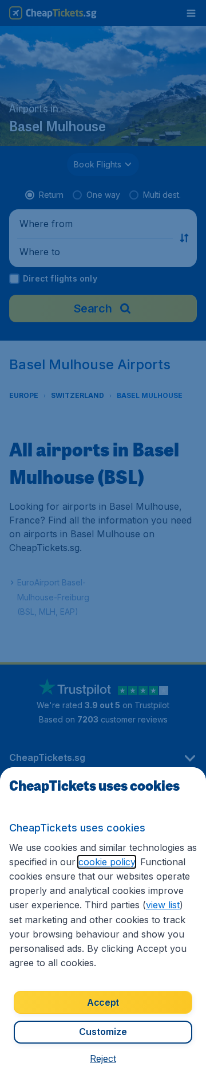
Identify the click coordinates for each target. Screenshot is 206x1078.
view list (163, 905)
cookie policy (106, 862)
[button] (103, 1058)
